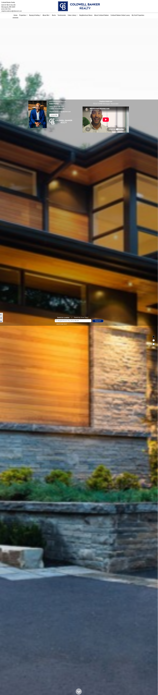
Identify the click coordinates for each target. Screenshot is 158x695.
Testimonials (62, 15)
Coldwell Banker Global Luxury (120, 15)
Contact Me (54, 115)
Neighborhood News (85, 15)
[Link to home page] (79, 6)
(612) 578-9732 (6, 9)
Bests (54, 15)
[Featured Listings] (153, 340)
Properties (23, 16)
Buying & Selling (35, 16)
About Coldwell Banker (101, 15)
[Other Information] (153, 344)
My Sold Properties (138, 15)
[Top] (153, 337)
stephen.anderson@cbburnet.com (11, 11)
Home (15, 15)
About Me (47, 16)
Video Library (73, 16)
